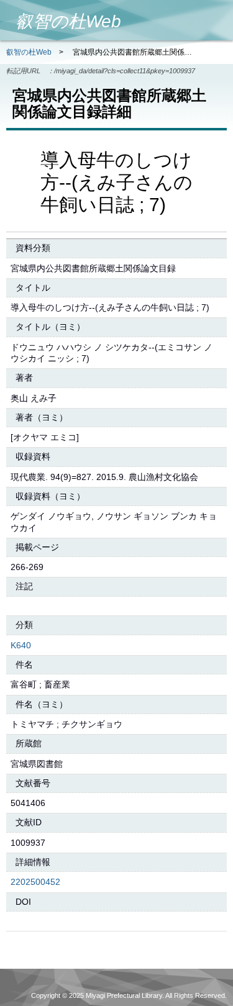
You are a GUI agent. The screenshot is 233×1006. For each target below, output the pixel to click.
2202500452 (35, 882)
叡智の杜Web (29, 52)
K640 (21, 645)
